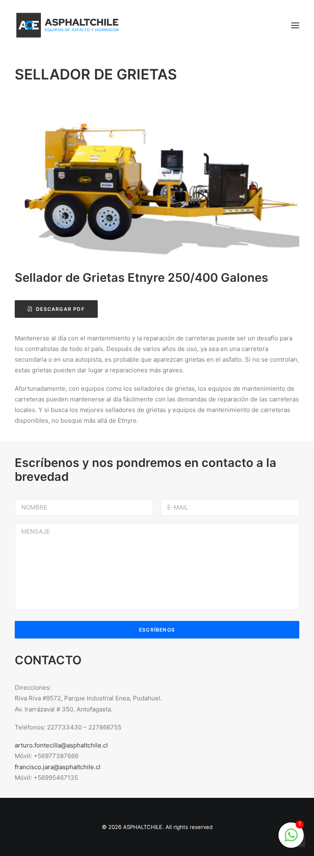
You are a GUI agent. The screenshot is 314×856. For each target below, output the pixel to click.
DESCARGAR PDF (60, 309)
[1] (291, 839)
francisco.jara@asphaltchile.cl (58, 767)
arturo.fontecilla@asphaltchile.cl (61, 745)
